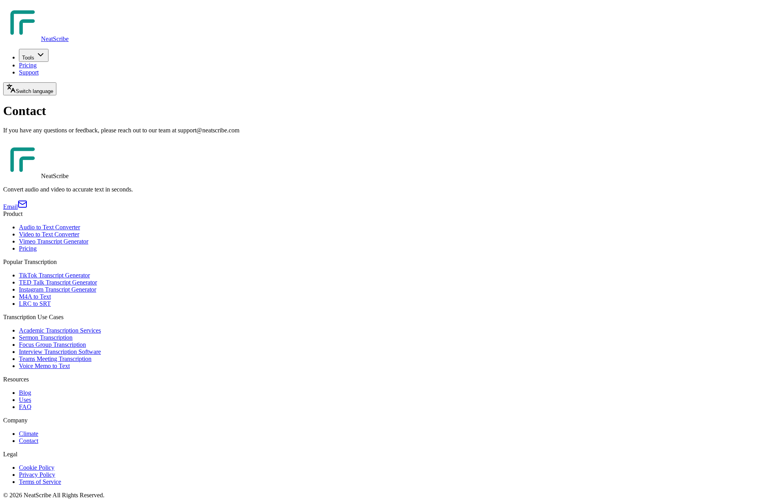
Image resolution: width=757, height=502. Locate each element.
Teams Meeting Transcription (55, 358)
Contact (28, 440)
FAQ (25, 406)
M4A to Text (35, 296)
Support (29, 72)
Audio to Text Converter (49, 227)
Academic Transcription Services (60, 330)
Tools (28, 58)
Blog (25, 392)
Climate (28, 433)
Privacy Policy (37, 474)
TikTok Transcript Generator (54, 275)
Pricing (28, 65)
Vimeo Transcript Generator (53, 241)
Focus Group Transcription (52, 344)
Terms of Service (40, 481)
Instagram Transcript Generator (57, 289)
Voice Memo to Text (44, 366)
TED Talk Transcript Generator (58, 282)
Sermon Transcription (46, 337)
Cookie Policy (36, 467)
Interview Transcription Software (60, 351)
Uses (25, 399)
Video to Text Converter (49, 234)
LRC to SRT (35, 303)
